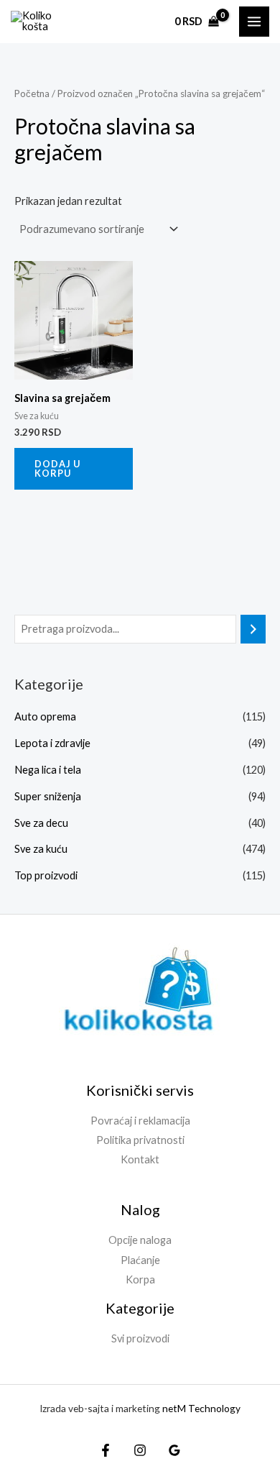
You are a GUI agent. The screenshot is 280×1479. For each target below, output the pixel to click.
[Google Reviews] (174, 1450)
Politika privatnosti (140, 1140)
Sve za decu (41, 823)
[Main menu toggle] (254, 21)
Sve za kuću (40, 849)
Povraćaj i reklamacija (140, 1120)
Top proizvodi (46, 875)
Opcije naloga (140, 1240)
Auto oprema (45, 716)
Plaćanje (140, 1260)
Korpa (140, 1279)
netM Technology (201, 1408)
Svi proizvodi (140, 1338)
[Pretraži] (253, 629)
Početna (32, 93)
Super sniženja (47, 796)
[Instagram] (140, 1450)
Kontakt (140, 1159)
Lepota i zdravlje (52, 743)
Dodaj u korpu (57, 468)
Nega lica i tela (47, 770)
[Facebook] (105, 1450)
